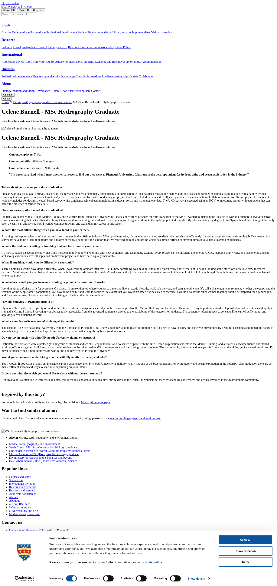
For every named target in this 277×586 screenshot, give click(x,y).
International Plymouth (22, 483)
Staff (6, 98)
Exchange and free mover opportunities (117, 61)
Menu (24, 10)
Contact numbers (20, 507)
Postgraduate (38, 32)
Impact (17, 47)
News (63, 90)
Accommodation (102, 32)
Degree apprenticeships (46, 76)
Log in (38, 10)
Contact (95, 90)
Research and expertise (22, 487)
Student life (84, 32)
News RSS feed (19, 504)
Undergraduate (21, 32)
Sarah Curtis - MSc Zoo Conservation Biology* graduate (43, 447)
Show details (196, 578)
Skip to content (10, 3)
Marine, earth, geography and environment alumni (42, 102)
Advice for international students (74, 61)
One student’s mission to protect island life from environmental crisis (49, 450)
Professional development (61, 32)
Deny (245, 562)
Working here (82, 90)
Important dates (141, 32)
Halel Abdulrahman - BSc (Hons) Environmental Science (43, 461)
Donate (133, 76)
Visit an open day (161, 32)
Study (6, 25)
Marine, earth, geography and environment (34, 444)
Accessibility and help (23, 510)
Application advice (13, 61)
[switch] (108, 578)
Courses (6, 32)
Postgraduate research (34, 47)
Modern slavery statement (24, 514)
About (6, 83)
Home (5, 102)
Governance (42, 90)
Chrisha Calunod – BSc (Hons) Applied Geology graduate (44, 454)
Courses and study (20, 476)
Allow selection (246, 551)
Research (8, 40)
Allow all (245, 539)
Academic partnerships (115, 76)
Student (8, 94)
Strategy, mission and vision (18, 90)
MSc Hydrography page (95, 402)
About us (14, 500)
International (12, 54)
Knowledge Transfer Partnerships (81, 76)
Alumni (55, 90)
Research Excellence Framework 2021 (91, 47)
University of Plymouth (23, 530)
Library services (121, 32)
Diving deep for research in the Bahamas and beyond (40, 457)
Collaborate (146, 76)
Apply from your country (39, 61)
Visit (70, 90)
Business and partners (22, 490)
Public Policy (123, 47)
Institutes (7, 47)
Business (8, 69)
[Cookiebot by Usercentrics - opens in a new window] (24, 578)
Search (9, 10)
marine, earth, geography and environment (135, 418)
